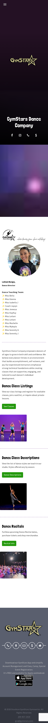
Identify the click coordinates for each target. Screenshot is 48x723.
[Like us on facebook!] (12, 135)
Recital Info (9, 543)
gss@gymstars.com (24, 721)
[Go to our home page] (40, 645)
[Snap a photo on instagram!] (20, 135)
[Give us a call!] (28, 135)
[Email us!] (24, 645)
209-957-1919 (24, 716)
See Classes (9, 406)
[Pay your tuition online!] (36, 135)
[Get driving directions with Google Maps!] (16, 645)
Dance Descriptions (12, 474)
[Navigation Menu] (5, 4)
